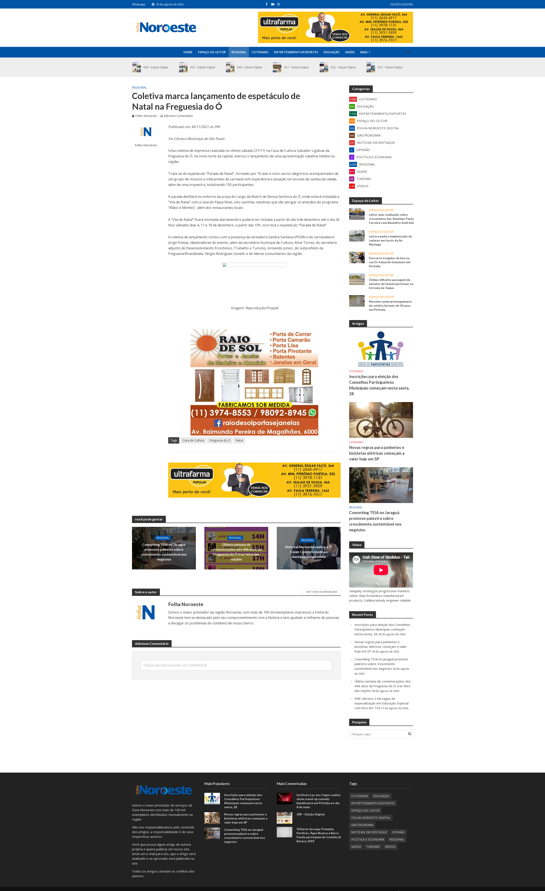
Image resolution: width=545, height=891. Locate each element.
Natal (239, 440)
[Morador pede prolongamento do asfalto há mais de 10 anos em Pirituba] (357, 300)
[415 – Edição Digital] (370, 67)
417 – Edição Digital (296, 67)
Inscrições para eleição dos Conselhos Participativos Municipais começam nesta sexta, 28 (379, 385)
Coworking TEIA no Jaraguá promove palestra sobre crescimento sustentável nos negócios (164, 551)
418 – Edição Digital (249, 67)
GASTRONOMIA (362, 825)
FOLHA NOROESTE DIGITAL (370, 818)
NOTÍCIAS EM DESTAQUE (369, 832)
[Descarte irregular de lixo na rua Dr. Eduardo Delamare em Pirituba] (357, 257)
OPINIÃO (398, 832)
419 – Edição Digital (202, 67)
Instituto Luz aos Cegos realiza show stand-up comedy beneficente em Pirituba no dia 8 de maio (318, 801)
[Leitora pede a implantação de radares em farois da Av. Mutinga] (357, 235)
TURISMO (373, 847)
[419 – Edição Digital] (183, 67)
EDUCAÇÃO (332, 52)
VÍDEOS (390, 847)
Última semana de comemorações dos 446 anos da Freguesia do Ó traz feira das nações (236, 551)
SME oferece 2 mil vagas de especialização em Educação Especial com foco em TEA (381, 703)
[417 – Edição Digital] (277, 67)
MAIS (363, 52)
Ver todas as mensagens (321, 591)
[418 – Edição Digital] (230, 67)
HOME (188, 52)
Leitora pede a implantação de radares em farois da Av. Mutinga (390, 240)
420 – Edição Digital (155, 67)
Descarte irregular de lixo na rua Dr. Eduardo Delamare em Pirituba (389, 262)
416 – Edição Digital (343, 67)
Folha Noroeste (146, 116)
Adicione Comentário (178, 116)
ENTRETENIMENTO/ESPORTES (296, 52)
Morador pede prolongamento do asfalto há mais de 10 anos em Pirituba (390, 305)
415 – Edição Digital (389, 67)
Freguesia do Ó (219, 440)
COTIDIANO (260, 52)
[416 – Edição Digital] (323, 67)
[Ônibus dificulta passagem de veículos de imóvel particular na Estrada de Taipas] (357, 279)
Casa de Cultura (193, 440)
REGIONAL (238, 52)
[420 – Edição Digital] (136, 67)
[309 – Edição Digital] (284, 817)
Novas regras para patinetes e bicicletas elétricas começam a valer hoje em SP (376, 453)
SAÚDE (350, 52)
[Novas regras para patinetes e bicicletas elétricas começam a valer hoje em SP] (381, 419)
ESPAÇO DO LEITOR (212, 52)
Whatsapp (138, 4)
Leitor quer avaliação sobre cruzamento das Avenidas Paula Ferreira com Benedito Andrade (391, 218)
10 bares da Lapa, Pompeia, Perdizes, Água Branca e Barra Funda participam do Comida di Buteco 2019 (319, 835)
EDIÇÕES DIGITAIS (401, 4)
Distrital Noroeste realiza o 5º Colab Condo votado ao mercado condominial (308, 552)
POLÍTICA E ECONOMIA (367, 839)
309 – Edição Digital (311, 814)
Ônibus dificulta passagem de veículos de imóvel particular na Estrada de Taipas (391, 284)
